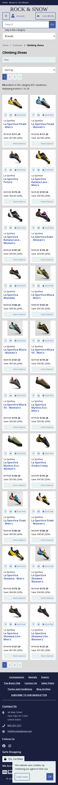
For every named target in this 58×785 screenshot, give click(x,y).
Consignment (16, 677)
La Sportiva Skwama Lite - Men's (12, 636)
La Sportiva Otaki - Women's (42, 522)
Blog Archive (43, 689)
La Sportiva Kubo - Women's (42, 238)
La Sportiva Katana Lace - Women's (12, 240)
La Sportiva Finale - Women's (42, 125)
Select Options (19, 143)
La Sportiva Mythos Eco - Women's (12, 465)
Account (20, 16)
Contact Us (31, 683)
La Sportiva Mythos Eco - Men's (39, 407)
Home (5, 2)
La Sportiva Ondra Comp (39, 464)
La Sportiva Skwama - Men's (14, 576)
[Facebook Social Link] (3, 745)
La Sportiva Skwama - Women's (38, 578)
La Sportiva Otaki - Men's (15, 522)
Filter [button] (6, 59)
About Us (13, 2)
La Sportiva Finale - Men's (15, 125)
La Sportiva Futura (11, 180)
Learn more (22, 776)
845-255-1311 (14, 725)
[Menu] (6, 16)
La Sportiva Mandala (11, 296)
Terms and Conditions (20, 689)
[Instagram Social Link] (9, 745)
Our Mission (23, 2)
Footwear (17, 45)
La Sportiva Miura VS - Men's (42, 351)
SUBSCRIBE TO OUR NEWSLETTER (29, 695)
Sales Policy (47, 683)
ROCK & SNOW (29, 9)
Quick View (21, 115)
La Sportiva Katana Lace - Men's (40, 182)
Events (45, 677)
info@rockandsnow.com (20, 731)
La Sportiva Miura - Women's (15, 351)
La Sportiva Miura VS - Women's (15, 406)
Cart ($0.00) (47, 16)
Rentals (32, 677)
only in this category (14, 29)
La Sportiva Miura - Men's (42, 296)
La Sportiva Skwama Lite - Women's (40, 636)
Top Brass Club (12, 683)
